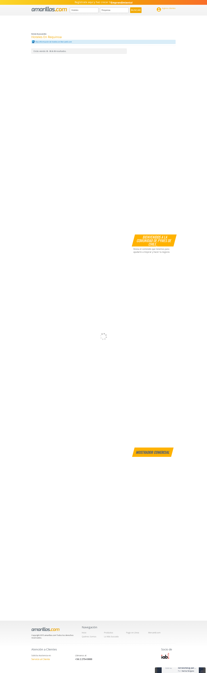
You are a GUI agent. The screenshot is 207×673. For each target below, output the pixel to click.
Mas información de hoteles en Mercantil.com (53, 42)
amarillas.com (49, 9)
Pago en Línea (132, 632)
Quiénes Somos (89, 636)
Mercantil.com (154, 632)
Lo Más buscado (111, 636)
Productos (108, 632)
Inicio (84, 632)
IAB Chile (165, 656)
